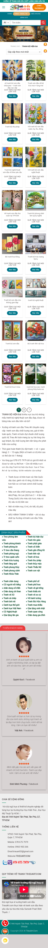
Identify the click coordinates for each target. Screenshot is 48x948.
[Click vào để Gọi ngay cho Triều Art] (24, 862)
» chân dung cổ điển (11, 588)
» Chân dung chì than (11, 591)
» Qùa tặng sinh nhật (35, 608)
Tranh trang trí (20, 14)
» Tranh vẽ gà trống (34, 588)
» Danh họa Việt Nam (11, 608)
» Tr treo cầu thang (10, 550)
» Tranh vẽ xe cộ (33, 594)
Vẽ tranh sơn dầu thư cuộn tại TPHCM (12, 214)
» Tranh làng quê (9, 563)
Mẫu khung (36, 14)
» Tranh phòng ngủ (10, 553)
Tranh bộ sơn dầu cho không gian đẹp (12, 301)
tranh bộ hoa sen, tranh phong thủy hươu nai (36, 388)
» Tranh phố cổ (32, 581)
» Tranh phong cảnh (11, 570)
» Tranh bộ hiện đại (34, 536)
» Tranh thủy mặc (34, 563)
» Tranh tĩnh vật (33, 553)
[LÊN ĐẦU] (45, 44)
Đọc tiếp (12, 96)
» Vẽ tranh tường (33, 598)
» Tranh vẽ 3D (8, 594)
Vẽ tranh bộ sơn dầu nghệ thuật (36, 171)
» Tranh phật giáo (34, 543)
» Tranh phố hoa (33, 584)
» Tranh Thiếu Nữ (33, 567)
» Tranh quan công (34, 611)
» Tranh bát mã (8, 601)
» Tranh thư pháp (33, 560)
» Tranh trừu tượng (10, 560)
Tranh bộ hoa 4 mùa (12, 387)
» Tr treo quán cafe (10, 557)
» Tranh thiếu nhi (33, 591)
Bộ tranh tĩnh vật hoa (36, 343)
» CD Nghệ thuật (9, 611)
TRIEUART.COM (23, 856)
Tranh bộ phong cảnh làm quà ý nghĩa (35, 214)
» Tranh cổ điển (33, 547)
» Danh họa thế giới (10, 605)
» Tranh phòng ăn (10, 547)
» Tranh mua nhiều (34, 605)
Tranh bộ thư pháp (12, 127)
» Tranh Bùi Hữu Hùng (36, 601)
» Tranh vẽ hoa (32, 557)
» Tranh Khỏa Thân (10, 574)
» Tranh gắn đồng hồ (35, 550)
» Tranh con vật (33, 570)
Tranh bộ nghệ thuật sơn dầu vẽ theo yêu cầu (12, 171)
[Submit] (43, 22)
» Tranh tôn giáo (33, 540)
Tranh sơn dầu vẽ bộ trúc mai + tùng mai (36, 84)
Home (9, 14)
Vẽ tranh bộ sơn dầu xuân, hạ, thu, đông (36, 127)
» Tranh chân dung (10, 581)
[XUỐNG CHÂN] (45, 51)
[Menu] (3, 7)
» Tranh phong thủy (10, 567)
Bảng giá (24, 17)
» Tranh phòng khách (11, 543)
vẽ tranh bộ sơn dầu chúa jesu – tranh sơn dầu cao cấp (12, 85)
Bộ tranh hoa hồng (12, 257)
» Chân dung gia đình (35, 615)
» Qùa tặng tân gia (10, 615)
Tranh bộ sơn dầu (12, 343)
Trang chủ (15, 46)
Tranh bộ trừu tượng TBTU (36, 258)
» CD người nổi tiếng (11, 584)
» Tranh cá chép (9, 598)
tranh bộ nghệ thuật (35, 300)
